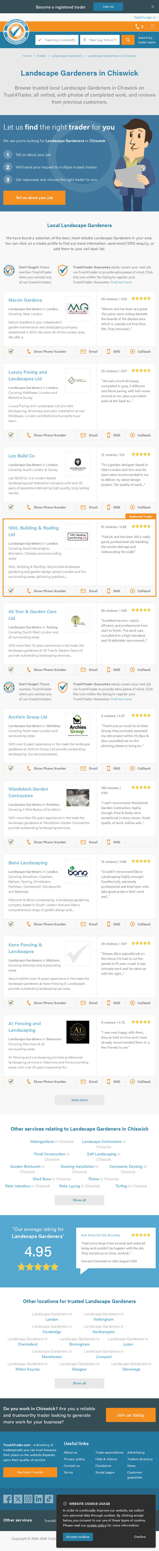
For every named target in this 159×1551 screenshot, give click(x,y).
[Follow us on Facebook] (7, 1499)
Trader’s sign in (145, 17)
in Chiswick (52, 1141)
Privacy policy (74, 1458)
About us (70, 1452)
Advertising (136, 1452)
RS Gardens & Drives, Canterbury (97, 1237)
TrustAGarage (54, 1520)
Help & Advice (106, 1458)
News (131, 1465)
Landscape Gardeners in (52, 1316)
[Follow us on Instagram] (28, 1499)
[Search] (128, 40)
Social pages (104, 1472)
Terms (68, 1472)
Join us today (131, 1414)
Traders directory (140, 1458)
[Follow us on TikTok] (49, 1499)
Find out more (121, 282)
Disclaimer (103, 1465)
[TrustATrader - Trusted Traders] (16, 24)
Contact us (72, 1465)
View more (79, 1099)
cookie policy (97, 1525)
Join (108, 6)
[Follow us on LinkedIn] (38, 1499)
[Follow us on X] (18, 1499)
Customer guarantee (134, 1475)
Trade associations (109, 1452)
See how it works (30, 1472)
